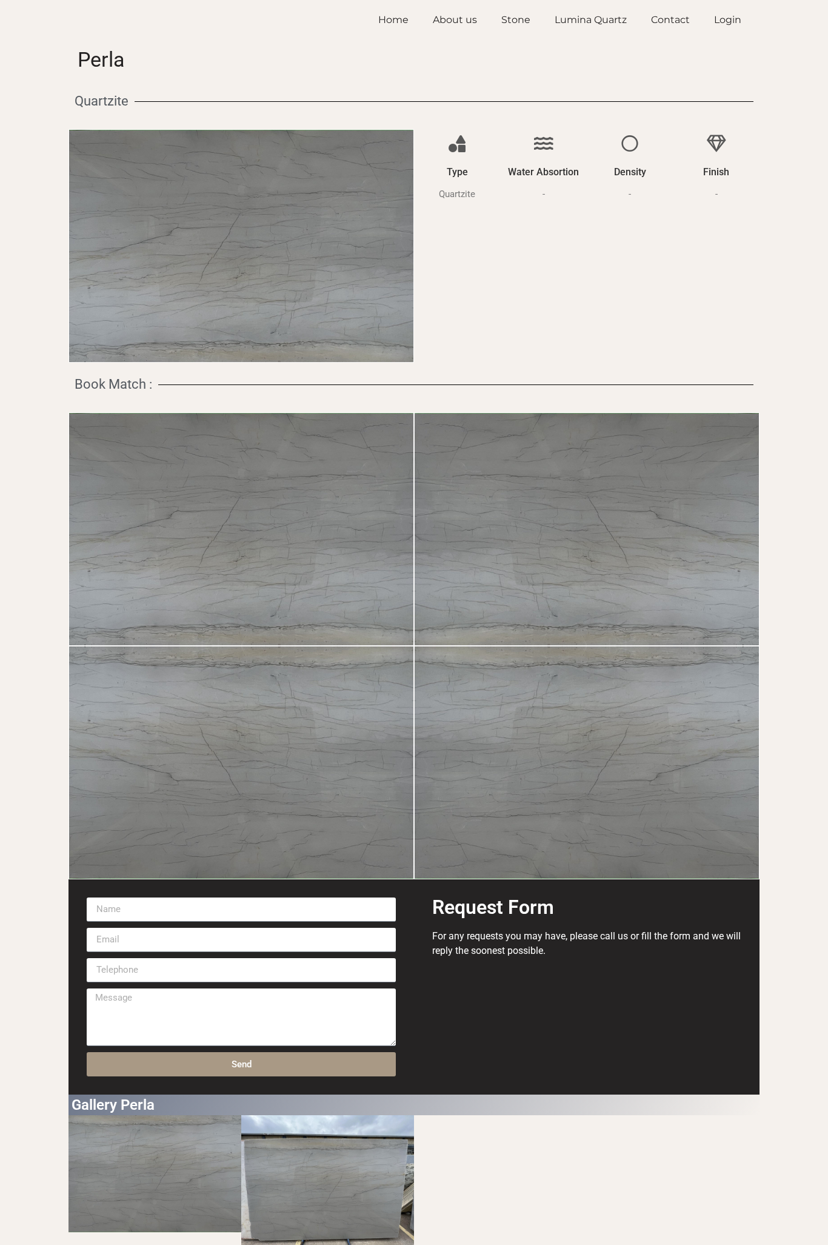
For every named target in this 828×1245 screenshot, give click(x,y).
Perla (101, 59)
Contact (670, 19)
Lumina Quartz (591, 19)
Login (727, 19)
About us (455, 19)
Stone (515, 19)
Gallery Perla (113, 1104)
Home (393, 19)
